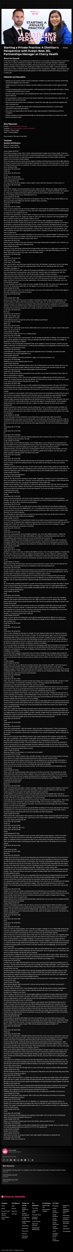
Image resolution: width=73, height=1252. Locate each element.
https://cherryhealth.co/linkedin (18, 126)
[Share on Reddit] (21, 1160)
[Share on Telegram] (32, 1160)
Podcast (65, 47)
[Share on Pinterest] (14, 1160)
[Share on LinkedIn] (25, 1160)
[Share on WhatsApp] (18, 1160)
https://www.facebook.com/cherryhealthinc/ (22, 128)
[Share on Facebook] (11, 1160)
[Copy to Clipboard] (3, 1160)
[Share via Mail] (7, 1160)
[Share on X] (28, 1160)
